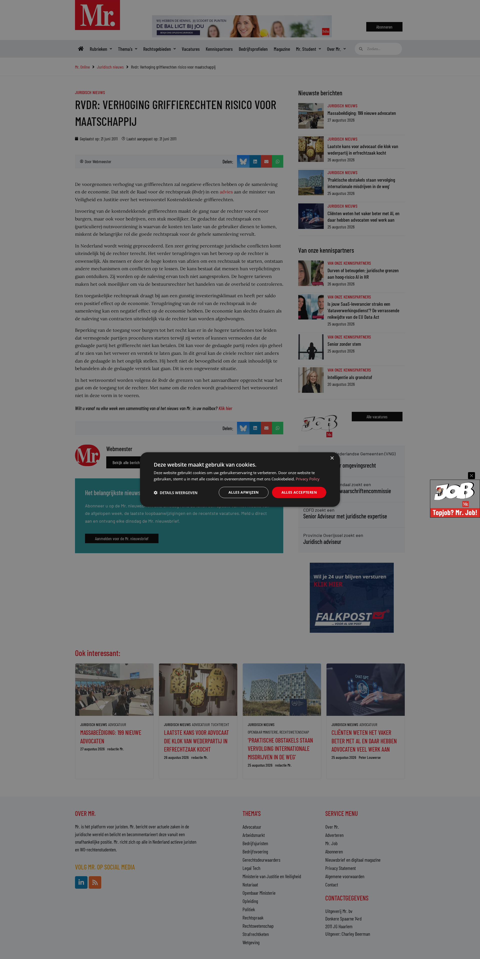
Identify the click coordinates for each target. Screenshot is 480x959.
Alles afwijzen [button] (243, 492)
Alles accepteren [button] (299, 492)
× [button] (332, 458)
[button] (176, 492)
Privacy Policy (308, 478)
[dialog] (240, 479)
